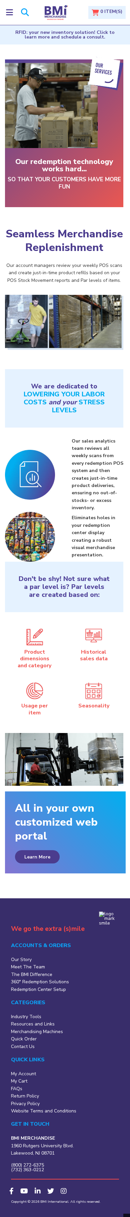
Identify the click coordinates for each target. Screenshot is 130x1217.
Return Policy (25, 1096)
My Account (23, 1074)
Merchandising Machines (37, 1031)
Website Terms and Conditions (43, 1111)
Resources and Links (33, 1024)
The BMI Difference (31, 974)
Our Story (21, 959)
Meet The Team (28, 967)
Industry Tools (26, 1017)
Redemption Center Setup (38, 989)
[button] (9, 12)
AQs (17, 1089)
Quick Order (24, 1039)
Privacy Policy (25, 1103)
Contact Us (23, 1046)
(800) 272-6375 (27, 1165)
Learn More (37, 857)
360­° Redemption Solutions (40, 982)
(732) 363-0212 (27, 1170)
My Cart (19, 1081)
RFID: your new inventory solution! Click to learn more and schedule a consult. (65, 34)
